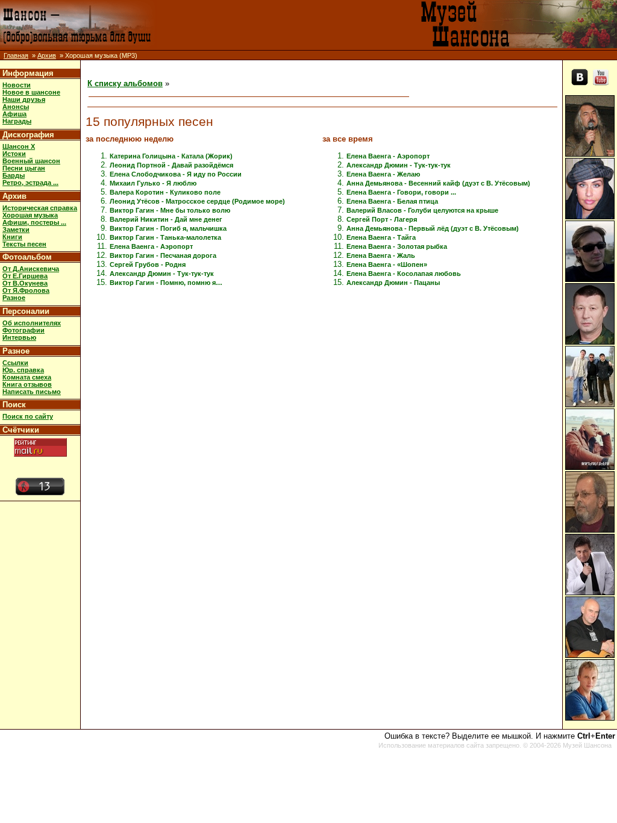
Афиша (14, 113)
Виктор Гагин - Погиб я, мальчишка (168, 228)
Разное (13, 297)
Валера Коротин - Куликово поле (165, 192)
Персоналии (26, 311)
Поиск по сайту (27, 416)
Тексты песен (24, 244)
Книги (12, 236)
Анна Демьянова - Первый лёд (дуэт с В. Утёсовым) (432, 228)
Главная (16, 55)
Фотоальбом (27, 256)
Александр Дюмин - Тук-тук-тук (162, 273)
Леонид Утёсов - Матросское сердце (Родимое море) (197, 201)
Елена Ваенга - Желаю (383, 174)
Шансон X (18, 146)
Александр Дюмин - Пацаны (393, 282)
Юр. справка (23, 370)
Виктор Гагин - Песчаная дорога (163, 255)
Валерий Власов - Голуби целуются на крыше (422, 210)
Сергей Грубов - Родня (148, 264)
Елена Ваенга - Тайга (381, 237)
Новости (16, 85)
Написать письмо (31, 391)
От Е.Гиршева (25, 276)
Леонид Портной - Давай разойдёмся (171, 165)
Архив (46, 55)
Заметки (16, 229)
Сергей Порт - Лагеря (381, 219)
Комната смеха (26, 377)
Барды (13, 175)
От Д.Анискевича (30, 268)
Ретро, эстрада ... (30, 182)
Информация (28, 73)
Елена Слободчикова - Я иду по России (176, 174)
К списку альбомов (125, 83)
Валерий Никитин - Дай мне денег (166, 219)
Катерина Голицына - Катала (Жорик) (171, 156)
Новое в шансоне (31, 92)
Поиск (14, 404)
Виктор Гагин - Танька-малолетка (165, 237)
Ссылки (15, 362)
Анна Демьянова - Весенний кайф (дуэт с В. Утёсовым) (438, 183)
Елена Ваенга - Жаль (380, 255)
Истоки (14, 153)
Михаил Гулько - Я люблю (153, 183)
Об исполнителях (31, 323)
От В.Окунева (25, 283)
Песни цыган (23, 168)
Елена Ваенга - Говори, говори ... (401, 192)
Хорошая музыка (30, 215)
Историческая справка (39, 207)
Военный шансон (31, 160)
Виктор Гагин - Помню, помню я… (166, 282)
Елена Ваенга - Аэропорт (151, 246)
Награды (16, 121)
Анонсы (15, 106)
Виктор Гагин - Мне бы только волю (170, 210)
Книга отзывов (27, 384)
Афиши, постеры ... (34, 222)
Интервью (19, 337)
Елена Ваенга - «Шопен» (386, 264)
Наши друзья (23, 99)
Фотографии (23, 330)
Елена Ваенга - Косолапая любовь (403, 273)
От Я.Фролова (25, 290)
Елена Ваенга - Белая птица (392, 201)
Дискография (28, 134)
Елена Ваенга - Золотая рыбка (396, 246)
